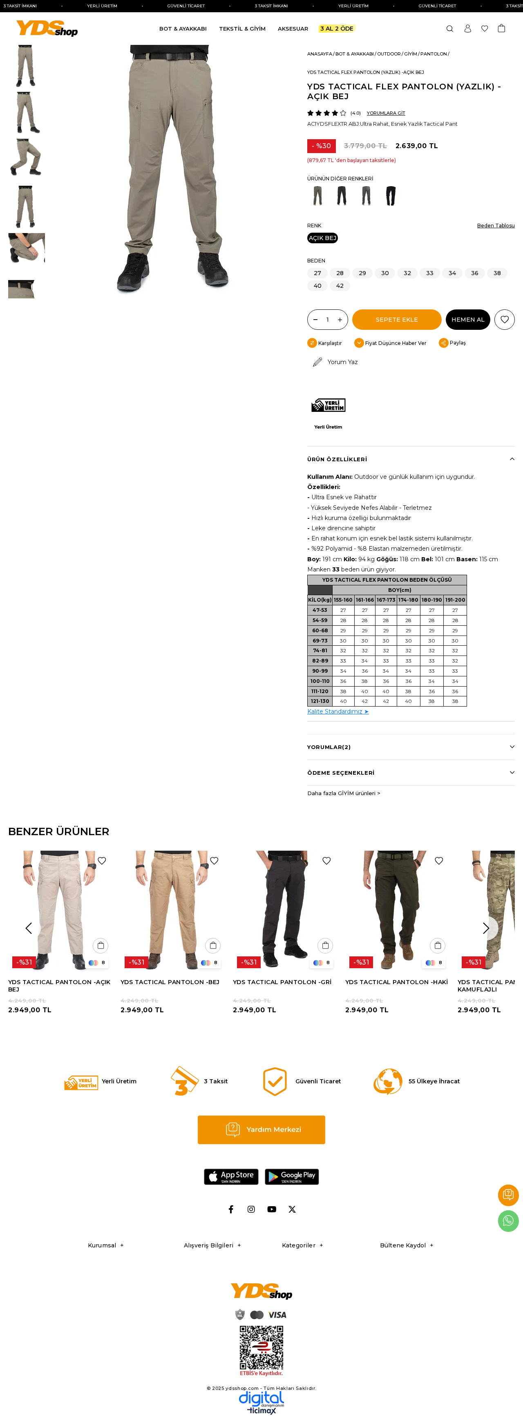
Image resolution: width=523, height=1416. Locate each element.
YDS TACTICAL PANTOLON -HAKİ (396, 982)
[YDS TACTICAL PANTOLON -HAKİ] (397, 911)
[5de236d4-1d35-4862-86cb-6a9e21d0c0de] (261, 1399)
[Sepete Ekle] (100, 946)
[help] (261, 1130)
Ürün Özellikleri (337, 459)
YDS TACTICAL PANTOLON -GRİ (282, 982)
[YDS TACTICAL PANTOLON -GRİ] (285, 911)
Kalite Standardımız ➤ (338, 711)
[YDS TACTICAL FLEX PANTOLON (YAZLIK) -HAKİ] (317, 196)
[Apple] (231, 1177)
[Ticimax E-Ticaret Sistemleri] (261, 1413)
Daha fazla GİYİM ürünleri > (343, 793)
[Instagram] (251, 1209)
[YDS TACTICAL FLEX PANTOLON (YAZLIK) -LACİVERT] (391, 196)
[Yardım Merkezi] (508, 1195)
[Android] (292, 1177)
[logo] (261, 1291)
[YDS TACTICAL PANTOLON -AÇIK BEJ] (60, 911)
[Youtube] (272, 1209)
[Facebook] (231, 1209)
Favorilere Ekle (101, 860)
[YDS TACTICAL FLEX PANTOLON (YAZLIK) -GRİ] (366, 196)
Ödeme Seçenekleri (341, 772)
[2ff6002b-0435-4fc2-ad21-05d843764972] (259, 1314)
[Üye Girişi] (468, 28)
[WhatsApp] (508, 1221)
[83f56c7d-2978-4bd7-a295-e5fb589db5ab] (261, 1351)
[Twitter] (292, 1209)
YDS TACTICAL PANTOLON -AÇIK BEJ (59, 985)
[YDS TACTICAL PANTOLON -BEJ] (173, 911)
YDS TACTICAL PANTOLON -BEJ (170, 982)
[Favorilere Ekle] (504, 319)
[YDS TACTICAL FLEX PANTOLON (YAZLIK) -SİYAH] (342, 196)
